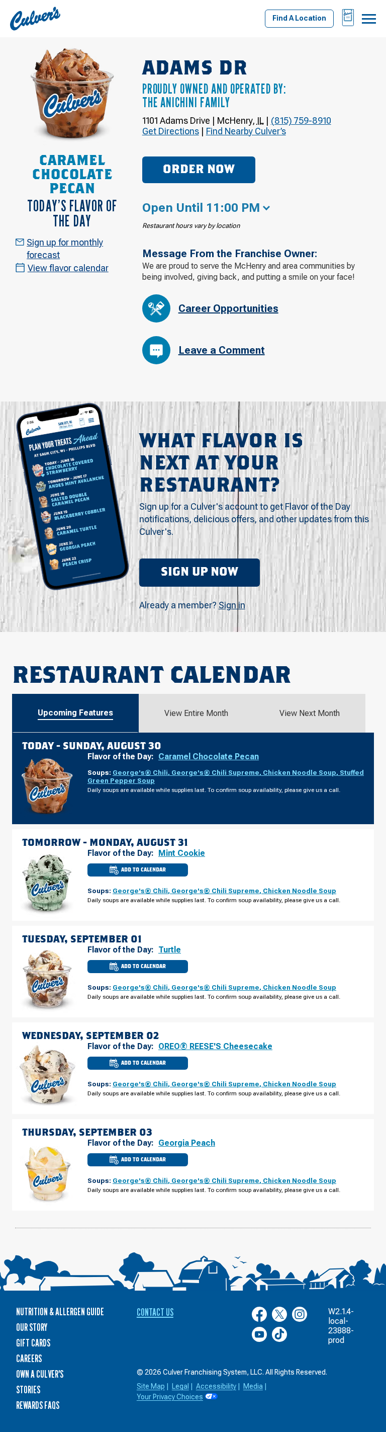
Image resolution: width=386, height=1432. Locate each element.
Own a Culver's (39, 1374)
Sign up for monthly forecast (65, 248)
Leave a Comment (221, 350)
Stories (28, 1390)
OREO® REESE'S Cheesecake (215, 1046)
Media (253, 1386)
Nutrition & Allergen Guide (60, 1312)
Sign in (232, 605)
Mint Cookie (181, 853)
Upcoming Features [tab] (75, 713)
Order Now (199, 170)
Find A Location (299, 18)
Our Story (31, 1327)
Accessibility (216, 1386)
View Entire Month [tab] (196, 713)
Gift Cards (33, 1343)
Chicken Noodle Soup (299, 891)
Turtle (169, 949)
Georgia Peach (186, 1143)
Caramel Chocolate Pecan (208, 756)
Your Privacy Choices (170, 1397)
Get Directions (170, 131)
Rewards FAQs (37, 1405)
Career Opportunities (228, 308)
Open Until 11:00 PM (201, 208)
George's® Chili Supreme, (217, 772)
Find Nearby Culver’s (246, 131)
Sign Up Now (199, 572)
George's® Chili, (142, 772)
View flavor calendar (68, 268)
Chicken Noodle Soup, (301, 772)
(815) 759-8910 (301, 120)
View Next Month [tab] (309, 713)
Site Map (151, 1386)
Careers (29, 1359)
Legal (180, 1386)
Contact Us (155, 1312)
